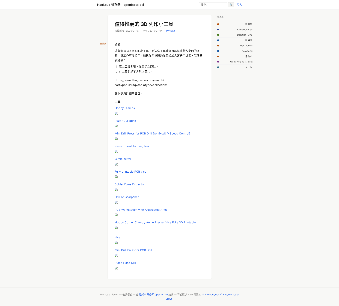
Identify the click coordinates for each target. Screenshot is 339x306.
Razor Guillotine (125, 120)
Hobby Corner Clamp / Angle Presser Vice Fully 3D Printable (155, 222)
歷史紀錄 (170, 30)
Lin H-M (247, 67)
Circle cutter (123, 159)
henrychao (246, 45)
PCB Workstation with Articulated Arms (141, 209)
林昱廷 (248, 40)
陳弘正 (248, 56)
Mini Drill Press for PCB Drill (133, 250)
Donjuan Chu (244, 34)
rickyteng (247, 51)
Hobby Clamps (125, 108)
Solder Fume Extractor (130, 184)
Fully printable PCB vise (130, 171)
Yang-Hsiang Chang (241, 61)
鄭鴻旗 (248, 24)
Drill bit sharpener (127, 197)
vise (117, 237)
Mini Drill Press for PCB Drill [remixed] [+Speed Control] (152, 133)
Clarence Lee (244, 29)
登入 (239, 4)
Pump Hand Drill (125, 263)
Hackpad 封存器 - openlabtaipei (120, 5)
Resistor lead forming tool (132, 146)
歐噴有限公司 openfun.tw (153, 294)
